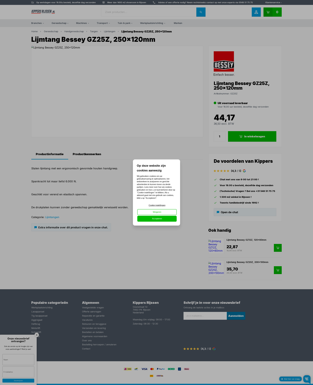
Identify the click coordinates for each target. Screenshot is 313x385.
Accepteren (157, 219)
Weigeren (157, 212)
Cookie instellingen (157, 205)
